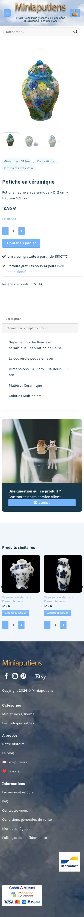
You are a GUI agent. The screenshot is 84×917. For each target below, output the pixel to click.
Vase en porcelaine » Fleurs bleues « (16, 599)
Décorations (45, 161)
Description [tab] (14, 318)
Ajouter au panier (21, 243)
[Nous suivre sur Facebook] (6, 676)
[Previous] (9, 89)
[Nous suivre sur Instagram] (15, 676)
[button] (7, 13)
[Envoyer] (75, 31)
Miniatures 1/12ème (16, 161)
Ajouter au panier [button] (15, 613)
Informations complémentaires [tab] (27, 328)
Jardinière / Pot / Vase (18, 168)
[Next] (75, 89)
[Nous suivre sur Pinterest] (23, 676)
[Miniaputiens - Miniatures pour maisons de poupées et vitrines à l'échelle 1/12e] (40, 7)
